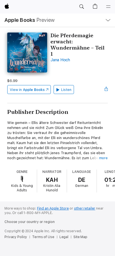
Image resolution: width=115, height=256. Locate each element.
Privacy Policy (15, 237)
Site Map (80, 237)
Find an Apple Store (53, 208)
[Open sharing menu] (106, 90)
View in (27, 90)
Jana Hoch (60, 59)
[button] (81, 6)
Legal (63, 237)
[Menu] (108, 6)
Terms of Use (43, 237)
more (103, 158)
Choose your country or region (29, 222)
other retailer (84, 208)
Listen (66, 90)
